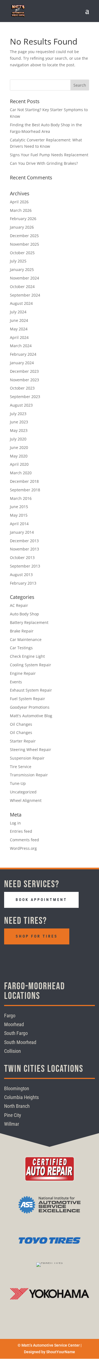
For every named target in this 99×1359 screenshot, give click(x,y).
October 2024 (22, 286)
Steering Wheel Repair (30, 749)
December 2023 (24, 371)
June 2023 (19, 421)
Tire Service (20, 766)
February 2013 (23, 583)
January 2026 (22, 227)
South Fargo (16, 1033)
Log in (15, 823)
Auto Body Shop (24, 614)
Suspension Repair (27, 758)
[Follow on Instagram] (23, 957)
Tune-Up (18, 783)
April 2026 (19, 201)
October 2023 (22, 388)
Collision (12, 1051)
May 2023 (19, 430)
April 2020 (19, 464)
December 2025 (24, 235)
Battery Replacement (29, 622)
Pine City (12, 1115)
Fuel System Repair (27, 698)
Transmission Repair (29, 774)
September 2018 (25, 489)
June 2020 (19, 447)
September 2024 (25, 295)
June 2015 (19, 506)
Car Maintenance (26, 639)
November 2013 (24, 549)
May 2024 (19, 328)
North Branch (17, 1106)
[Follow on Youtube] (51, 957)
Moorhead (14, 1024)
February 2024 (23, 354)
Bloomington (16, 1088)
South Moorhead (20, 1042)
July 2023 (18, 413)
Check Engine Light (27, 656)
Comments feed (24, 839)
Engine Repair (23, 673)
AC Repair (19, 605)
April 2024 (19, 337)
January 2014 (22, 532)
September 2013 (25, 566)
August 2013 (21, 574)
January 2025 (22, 269)
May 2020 (19, 456)
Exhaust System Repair (31, 690)
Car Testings (21, 647)
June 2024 (19, 320)
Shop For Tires (37, 936)
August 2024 (21, 303)
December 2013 (24, 540)
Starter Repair (23, 741)
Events (16, 681)
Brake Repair (22, 631)
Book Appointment (41, 899)
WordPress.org (23, 848)
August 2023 (21, 405)
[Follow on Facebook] (10, 957)
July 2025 (18, 261)
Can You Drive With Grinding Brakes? (44, 163)
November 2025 (24, 244)
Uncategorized (23, 791)
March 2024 (21, 345)
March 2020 (21, 472)
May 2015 (19, 515)
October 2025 (22, 252)
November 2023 (24, 379)
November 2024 (24, 278)
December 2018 (24, 481)
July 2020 (18, 439)
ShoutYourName (60, 1352)
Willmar (11, 1124)
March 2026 (21, 210)
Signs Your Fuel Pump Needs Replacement (49, 154)
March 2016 (21, 498)
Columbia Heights (21, 1097)
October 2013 (22, 557)
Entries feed (21, 831)
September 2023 (25, 396)
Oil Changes (21, 724)
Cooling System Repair (30, 664)
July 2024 (18, 311)
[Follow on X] (37, 957)
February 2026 (23, 218)
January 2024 (22, 362)
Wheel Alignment (26, 800)
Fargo (9, 1015)
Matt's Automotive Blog (31, 715)
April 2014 (19, 523)
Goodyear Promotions (30, 707)
